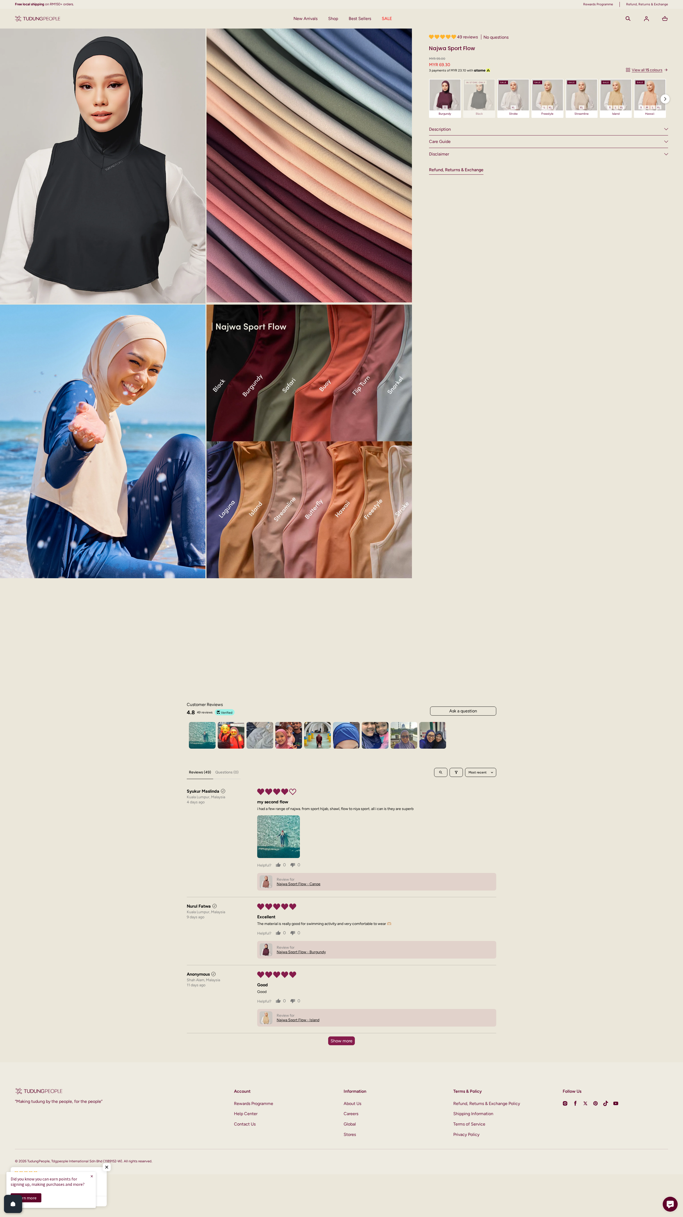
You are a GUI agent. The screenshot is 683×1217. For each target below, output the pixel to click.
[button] (628, 18)
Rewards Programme (253, 1103)
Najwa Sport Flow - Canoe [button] (298, 884)
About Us (352, 1103)
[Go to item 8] (404, 735)
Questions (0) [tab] (227, 772)
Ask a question (463, 710)
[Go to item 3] (260, 735)
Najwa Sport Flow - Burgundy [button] (301, 952)
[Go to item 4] (288, 735)
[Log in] (646, 18)
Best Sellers (360, 18)
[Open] (13, 1204)
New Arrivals (305, 18)
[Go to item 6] (346, 735)
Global (350, 1124)
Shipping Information (473, 1113)
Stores (350, 1134)
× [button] (91, 1176)
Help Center (245, 1113)
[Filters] (456, 772)
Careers (351, 1113)
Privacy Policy (466, 1134)
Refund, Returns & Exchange (456, 169)
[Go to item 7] (375, 735)
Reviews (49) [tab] (200, 772)
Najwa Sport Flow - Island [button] (298, 1020)
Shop (333, 18)
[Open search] (440, 772)
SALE (387, 18)
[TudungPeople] (37, 19)
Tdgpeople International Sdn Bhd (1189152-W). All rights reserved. (101, 1161)
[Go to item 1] (202, 735)
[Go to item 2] (231, 735)
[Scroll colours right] (665, 98)
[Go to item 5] (317, 735)
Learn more (26, 1197)
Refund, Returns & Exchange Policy (486, 1103)
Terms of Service (469, 1124)
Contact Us (245, 1124)
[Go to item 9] (432, 735)
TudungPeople (38, 1161)
